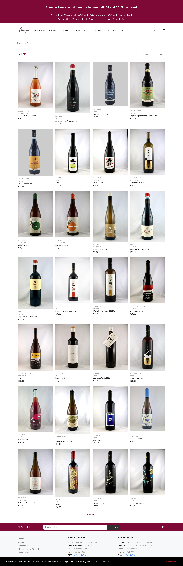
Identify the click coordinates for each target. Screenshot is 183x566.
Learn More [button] (104, 561)
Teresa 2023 (59, 182)
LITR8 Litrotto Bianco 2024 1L (104, 311)
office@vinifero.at (81, 555)
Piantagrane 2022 (61, 245)
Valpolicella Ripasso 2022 (27, 316)
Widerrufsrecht (24, 552)
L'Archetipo (59, 306)
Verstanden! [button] (171, 562)
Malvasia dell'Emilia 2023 (64, 441)
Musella (58, 116)
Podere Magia (60, 436)
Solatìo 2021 (60, 504)
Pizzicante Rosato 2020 (27, 116)
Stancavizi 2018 (98, 503)
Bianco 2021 (22, 378)
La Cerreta (59, 499)
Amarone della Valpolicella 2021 (67, 121)
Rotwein (58, 118)
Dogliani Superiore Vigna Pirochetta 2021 (145, 115)
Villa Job (21, 240)
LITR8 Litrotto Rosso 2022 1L (65, 311)
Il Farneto (96, 435)
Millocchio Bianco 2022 (26, 503)
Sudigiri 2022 (22, 245)
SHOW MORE (91, 514)
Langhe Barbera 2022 (25, 183)
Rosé (132, 376)
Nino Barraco (135, 178)
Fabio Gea (59, 373)
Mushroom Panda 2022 (101, 378)
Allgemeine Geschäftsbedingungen (32, 549)
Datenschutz (23, 545)
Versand (21, 542)
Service (21, 538)
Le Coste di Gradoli (25, 111)
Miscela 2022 (23, 439)
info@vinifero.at (131, 555)
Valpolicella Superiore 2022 (140, 249)
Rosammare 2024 (136, 378)
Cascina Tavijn (60, 178)
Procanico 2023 (136, 439)
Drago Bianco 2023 (100, 249)
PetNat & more (23, 113)
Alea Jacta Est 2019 (137, 311)
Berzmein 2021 (98, 440)
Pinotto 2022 (60, 378)
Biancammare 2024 (137, 182)
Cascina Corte (98, 109)
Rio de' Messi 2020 (137, 503)
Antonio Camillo (136, 434)
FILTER (23, 54)
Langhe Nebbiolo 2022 (101, 114)
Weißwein (134, 180)
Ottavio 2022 (98, 182)
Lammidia (21, 435)
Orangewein (22, 242)
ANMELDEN (113, 527)
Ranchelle (22, 498)
